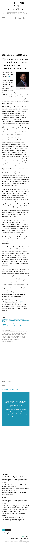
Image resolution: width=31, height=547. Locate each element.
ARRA (16, 332)
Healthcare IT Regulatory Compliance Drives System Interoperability (14, 326)
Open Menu (3, 18)
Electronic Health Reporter (15, 6)
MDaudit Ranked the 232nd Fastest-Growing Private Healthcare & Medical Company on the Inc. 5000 (15, 480)
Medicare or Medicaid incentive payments (14, 336)
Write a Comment (7, 341)
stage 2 (17, 337)
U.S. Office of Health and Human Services (15, 338)
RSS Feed (23, 18)
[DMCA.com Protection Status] (6, 530)
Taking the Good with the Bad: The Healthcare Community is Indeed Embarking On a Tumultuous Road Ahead (15, 320)
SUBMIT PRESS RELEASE (10, 390)
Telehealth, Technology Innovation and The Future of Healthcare (14, 493)
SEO (17, 541)
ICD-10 (18, 335)
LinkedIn (19, 18)
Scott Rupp (6, 330)
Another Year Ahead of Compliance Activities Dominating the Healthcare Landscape (16, 64)
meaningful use (7, 336)
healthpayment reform (9, 335)
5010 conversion (10, 332)
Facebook (15, 18)
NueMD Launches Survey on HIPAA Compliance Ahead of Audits (15, 323)
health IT (7, 333)
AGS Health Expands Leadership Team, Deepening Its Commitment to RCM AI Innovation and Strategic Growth (13, 519)
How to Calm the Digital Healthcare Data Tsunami (13, 514)
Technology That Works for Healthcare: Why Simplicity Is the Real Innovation (14, 510)
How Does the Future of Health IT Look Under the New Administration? (15, 485)
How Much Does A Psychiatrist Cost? (12, 477)
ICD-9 (22, 335)
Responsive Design (8, 541)
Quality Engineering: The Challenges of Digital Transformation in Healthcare (15, 489)
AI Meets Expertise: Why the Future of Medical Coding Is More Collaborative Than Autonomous (15, 506)
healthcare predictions (18, 333)
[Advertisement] (15, 37)
